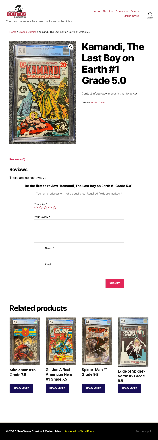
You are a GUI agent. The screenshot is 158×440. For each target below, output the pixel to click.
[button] (70, 46)
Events (135, 11)
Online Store (131, 16)
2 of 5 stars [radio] (41, 208)
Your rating (40, 204)
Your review (42, 216)
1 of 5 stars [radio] (36, 208)
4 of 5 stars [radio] (50, 208)
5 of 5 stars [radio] (54, 208)
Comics (120, 11)
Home (96, 11)
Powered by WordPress (79, 431)
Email (49, 264)
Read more (21, 388)
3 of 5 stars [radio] (45, 208)
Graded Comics (27, 31)
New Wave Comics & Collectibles (39, 431)
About (106, 11)
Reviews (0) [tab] (17, 159)
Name (49, 248)
